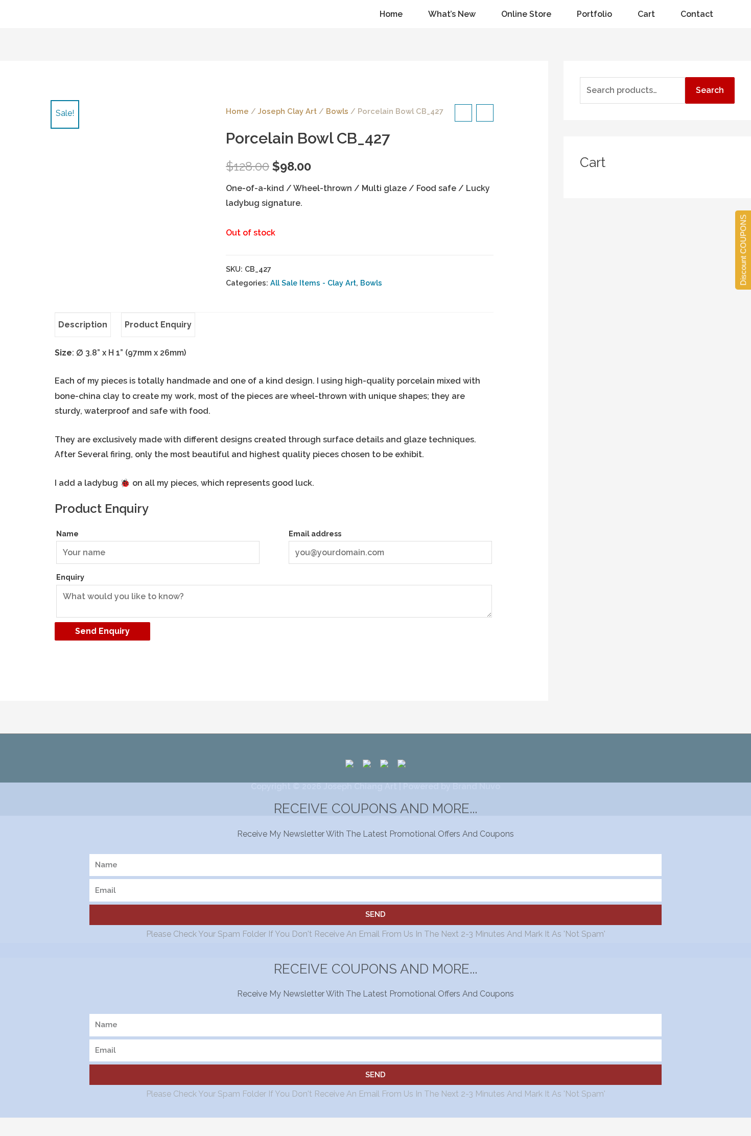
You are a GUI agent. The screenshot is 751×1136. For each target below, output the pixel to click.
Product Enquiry (158, 324)
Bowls (337, 111)
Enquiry (70, 577)
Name (67, 533)
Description (82, 324)
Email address (315, 533)
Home (237, 111)
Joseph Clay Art (287, 111)
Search (710, 90)
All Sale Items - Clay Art (313, 282)
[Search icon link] (24, 14)
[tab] (83, 325)
